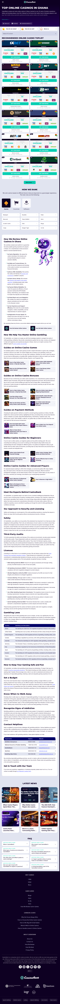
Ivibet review (15, 176)
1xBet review (15, 59)
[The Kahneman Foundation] (28, 986)
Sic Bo (29, 901)
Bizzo (29, 885)
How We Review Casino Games (30, 906)
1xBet (29, 879)
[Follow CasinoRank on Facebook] (20, 966)
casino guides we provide (19, 343)
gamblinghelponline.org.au (46, 754)
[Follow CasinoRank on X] (27, 966)
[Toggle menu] (2, 2)
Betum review (15, 153)
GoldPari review (44, 153)
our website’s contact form (24, 771)
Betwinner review (43, 59)
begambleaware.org (44, 747)
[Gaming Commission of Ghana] (13, 986)
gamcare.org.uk (43, 751)
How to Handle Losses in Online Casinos (30, 928)
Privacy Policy (30, 950)
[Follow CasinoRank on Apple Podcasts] (39, 966)
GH (29, 971)
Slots (29, 904)
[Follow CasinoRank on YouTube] (31, 966)
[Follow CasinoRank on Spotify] (35, 966)
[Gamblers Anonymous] (37, 986)
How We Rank (30, 947)
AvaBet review (44, 176)
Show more (29, 182)
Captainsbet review (16, 106)
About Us (29, 939)
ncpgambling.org (43, 744)
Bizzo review (15, 83)
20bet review (43, 106)
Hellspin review (44, 129)
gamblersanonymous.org (45, 741)
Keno (29, 898)
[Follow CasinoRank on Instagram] (24, 966)
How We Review (29, 944)
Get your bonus (15, 57)
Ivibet (29, 882)
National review (15, 129)
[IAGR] (26, 992)
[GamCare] (48, 986)
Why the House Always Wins (29, 917)
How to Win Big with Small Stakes (30, 923)
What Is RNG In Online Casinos (30, 925)
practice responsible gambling (17, 670)
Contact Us (29, 941)
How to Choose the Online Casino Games (30, 920)
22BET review (43, 83)
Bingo (29, 895)
